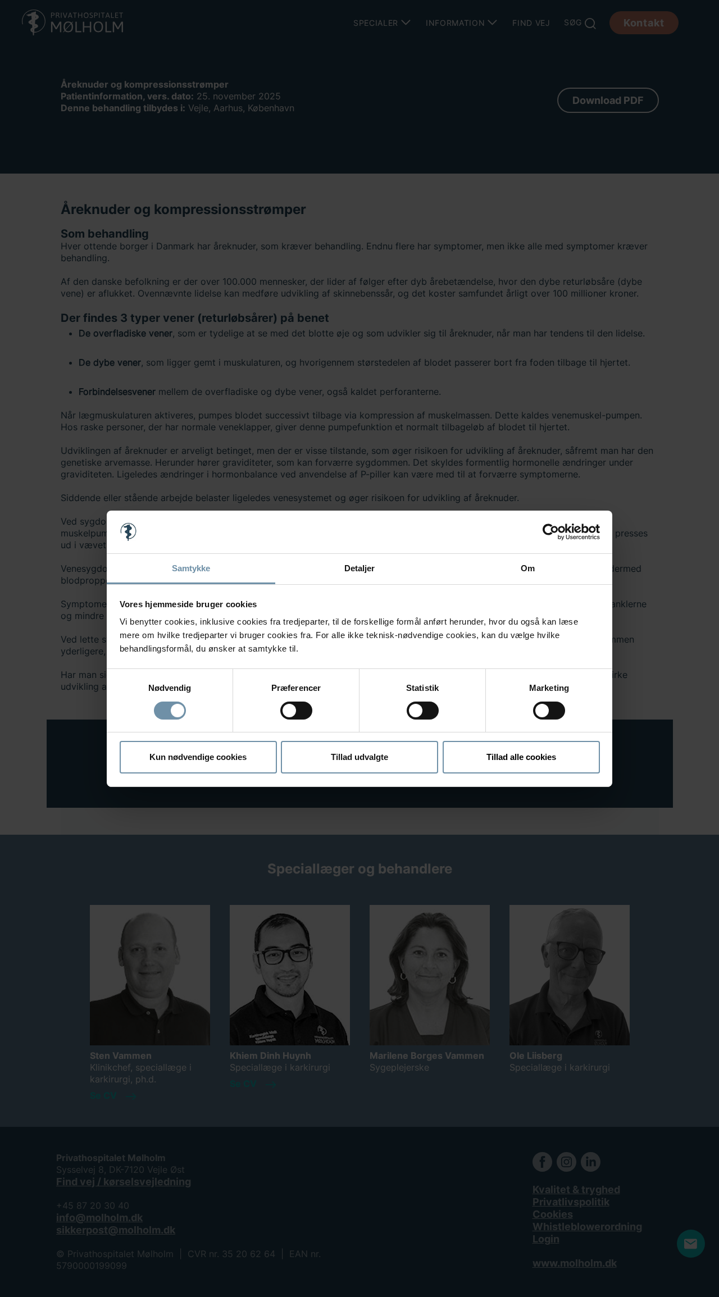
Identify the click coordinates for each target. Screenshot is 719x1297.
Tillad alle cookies (521, 757)
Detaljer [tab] (359, 568)
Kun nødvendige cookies (198, 757)
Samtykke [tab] (191, 568)
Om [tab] (528, 568)
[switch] (296, 711)
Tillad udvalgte (359, 757)
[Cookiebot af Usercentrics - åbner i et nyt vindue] (551, 532)
